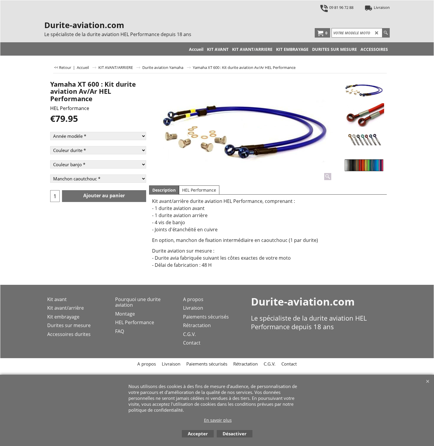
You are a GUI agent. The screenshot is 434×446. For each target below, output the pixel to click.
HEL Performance (69, 108)
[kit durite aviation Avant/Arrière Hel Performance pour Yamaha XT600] (244, 130)
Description (164, 190)
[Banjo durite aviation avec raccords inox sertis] (363, 115)
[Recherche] (385, 32)
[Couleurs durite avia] (363, 165)
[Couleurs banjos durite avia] (363, 140)
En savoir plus (218, 420)
